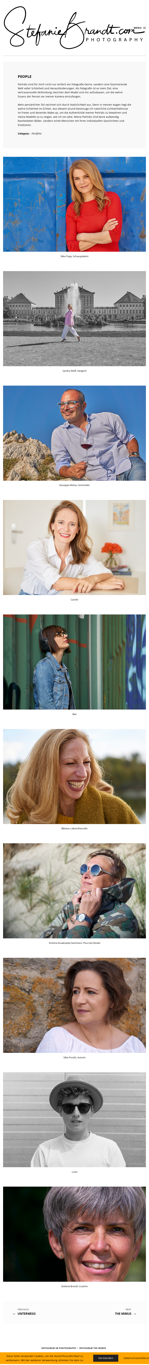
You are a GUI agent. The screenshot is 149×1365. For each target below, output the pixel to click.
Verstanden (105, 1358)
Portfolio (37, 133)
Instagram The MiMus (92, 1348)
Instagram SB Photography (58, 1348)
